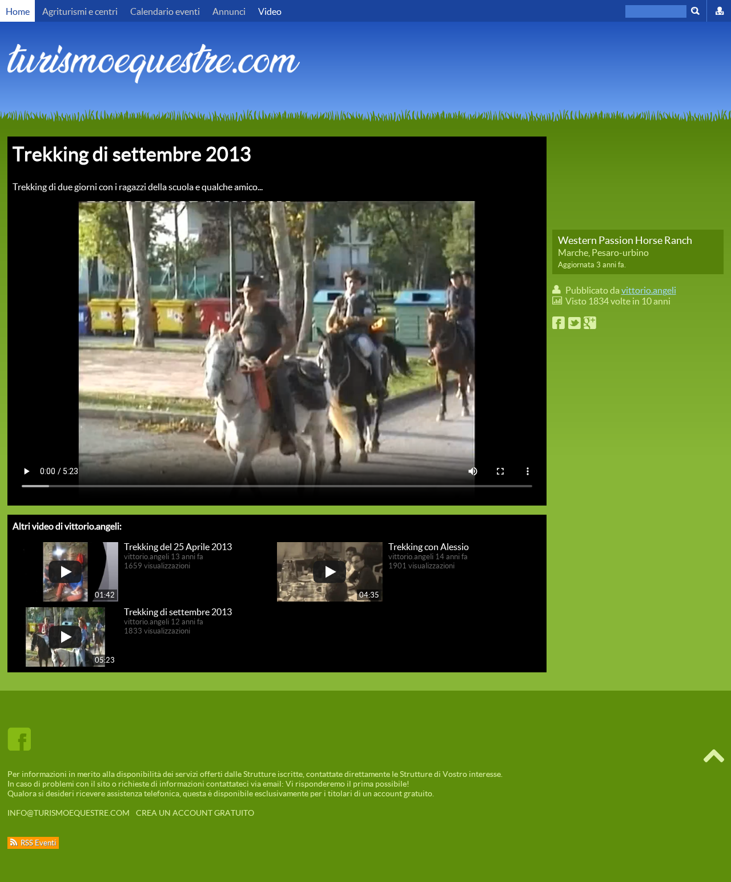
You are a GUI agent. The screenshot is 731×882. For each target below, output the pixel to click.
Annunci (229, 11)
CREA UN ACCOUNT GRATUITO (195, 812)
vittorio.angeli (648, 289)
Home (18, 11)
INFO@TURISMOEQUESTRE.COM (68, 812)
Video (270, 11)
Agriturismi (80, 11)
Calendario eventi (165, 11)
